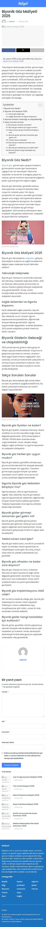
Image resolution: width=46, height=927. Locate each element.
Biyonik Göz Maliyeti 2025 (16, 111)
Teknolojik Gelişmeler (16, 114)
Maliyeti (23, 4)
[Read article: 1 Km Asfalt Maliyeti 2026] (6, 788)
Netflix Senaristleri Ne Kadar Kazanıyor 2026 (25, 814)
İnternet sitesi (8, 742)
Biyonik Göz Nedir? (12, 108)
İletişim (4, 910)
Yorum (5, 692)
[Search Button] (43, 3)
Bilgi (3, 885)
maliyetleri (29, 258)
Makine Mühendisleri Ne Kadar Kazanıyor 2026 (26, 824)
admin (12, 21)
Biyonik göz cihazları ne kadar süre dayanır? (22, 144)
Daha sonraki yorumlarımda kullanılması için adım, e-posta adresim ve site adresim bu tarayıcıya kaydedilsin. (23, 756)
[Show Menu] (3, 3)
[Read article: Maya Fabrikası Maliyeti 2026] (6, 806)
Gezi (4, 896)
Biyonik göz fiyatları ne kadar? (20, 125)
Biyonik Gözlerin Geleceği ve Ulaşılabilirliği (23, 119)
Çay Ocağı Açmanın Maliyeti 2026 (27, 777)
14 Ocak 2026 (18, 798)
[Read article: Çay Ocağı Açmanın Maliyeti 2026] (6, 779)
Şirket (34, 885)
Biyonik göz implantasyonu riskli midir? (23, 148)
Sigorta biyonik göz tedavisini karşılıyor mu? (24, 131)
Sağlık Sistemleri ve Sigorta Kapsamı (23, 117)
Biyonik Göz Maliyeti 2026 (13, 61)
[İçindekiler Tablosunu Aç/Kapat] (39, 105)
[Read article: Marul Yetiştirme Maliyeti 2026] (6, 797)
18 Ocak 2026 (18, 780)
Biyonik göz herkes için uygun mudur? (23, 127)
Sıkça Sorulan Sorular (14, 122)
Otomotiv (21, 889)
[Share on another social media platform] (37, 50)
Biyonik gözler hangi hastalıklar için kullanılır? (22, 151)
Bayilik (4, 881)
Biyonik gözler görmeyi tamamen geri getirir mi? (23, 136)
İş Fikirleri (21, 885)
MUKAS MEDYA (38, 919)
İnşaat (19, 881)
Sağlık (19, 896)
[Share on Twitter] (23, 50)
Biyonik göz (7, 165)
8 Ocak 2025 (23, 21)
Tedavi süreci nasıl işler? (18, 140)
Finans (4, 892)
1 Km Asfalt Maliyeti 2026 (23, 786)
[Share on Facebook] (9, 50)
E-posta (6, 732)
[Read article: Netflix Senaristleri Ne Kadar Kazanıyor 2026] (6, 815)
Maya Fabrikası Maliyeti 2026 (25, 804)
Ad (4, 721)
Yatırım (35, 889)
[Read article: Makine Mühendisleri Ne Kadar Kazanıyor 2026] (6, 825)
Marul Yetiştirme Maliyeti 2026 (26, 795)
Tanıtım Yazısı (14, 919)
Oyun (19, 892)
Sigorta (35, 881)
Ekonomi (5, 889)
